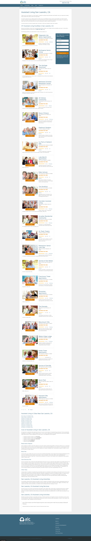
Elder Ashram (43, 172)
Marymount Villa (44, 322)
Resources (57, 527)
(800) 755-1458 (39, 29)
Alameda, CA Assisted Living (26, 418)
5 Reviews (50, 163)
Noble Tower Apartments (43, 351)
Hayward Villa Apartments (43, 396)
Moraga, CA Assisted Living (26, 420)
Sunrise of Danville (45, 365)
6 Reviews (51, 283)
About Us (57, 521)
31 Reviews (51, 341)
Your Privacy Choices (59, 533)
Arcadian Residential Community (45, 217)
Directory (23, 7)
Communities (27, 5)
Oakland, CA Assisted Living (26, 423)
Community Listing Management (60, 525)
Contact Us (41, 5)
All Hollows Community (42, 99)
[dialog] (3, 540)
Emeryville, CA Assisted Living (26, 424)
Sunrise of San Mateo (46, 261)
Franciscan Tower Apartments (44, 277)
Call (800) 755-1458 (43, 40)
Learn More (30, 43)
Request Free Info (62, 53)
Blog (32, 5)
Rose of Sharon (44, 113)
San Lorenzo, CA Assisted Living (27, 415)
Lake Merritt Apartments (43, 158)
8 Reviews (51, 119)
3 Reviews (50, 222)
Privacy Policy (57, 529)
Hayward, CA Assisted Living (26, 419)
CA (25, 7)
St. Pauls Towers (44, 231)
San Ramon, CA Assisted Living (27, 427)
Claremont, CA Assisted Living (26, 426)
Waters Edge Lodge (45, 336)
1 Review (50, 105)
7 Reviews (51, 327)
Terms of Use (57, 531)
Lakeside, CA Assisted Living (26, 422)
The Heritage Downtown (43, 66)
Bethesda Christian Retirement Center (45, 82)
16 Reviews (51, 253)
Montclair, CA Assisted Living (26, 421)
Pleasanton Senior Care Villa (45, 246)
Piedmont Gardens (45, 127)
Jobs (36, 5)
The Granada (43, 306)
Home (21, 5)
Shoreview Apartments (42, 292)
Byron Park (42, 380)
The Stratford (43, 186)
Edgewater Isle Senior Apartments (45, 36)
